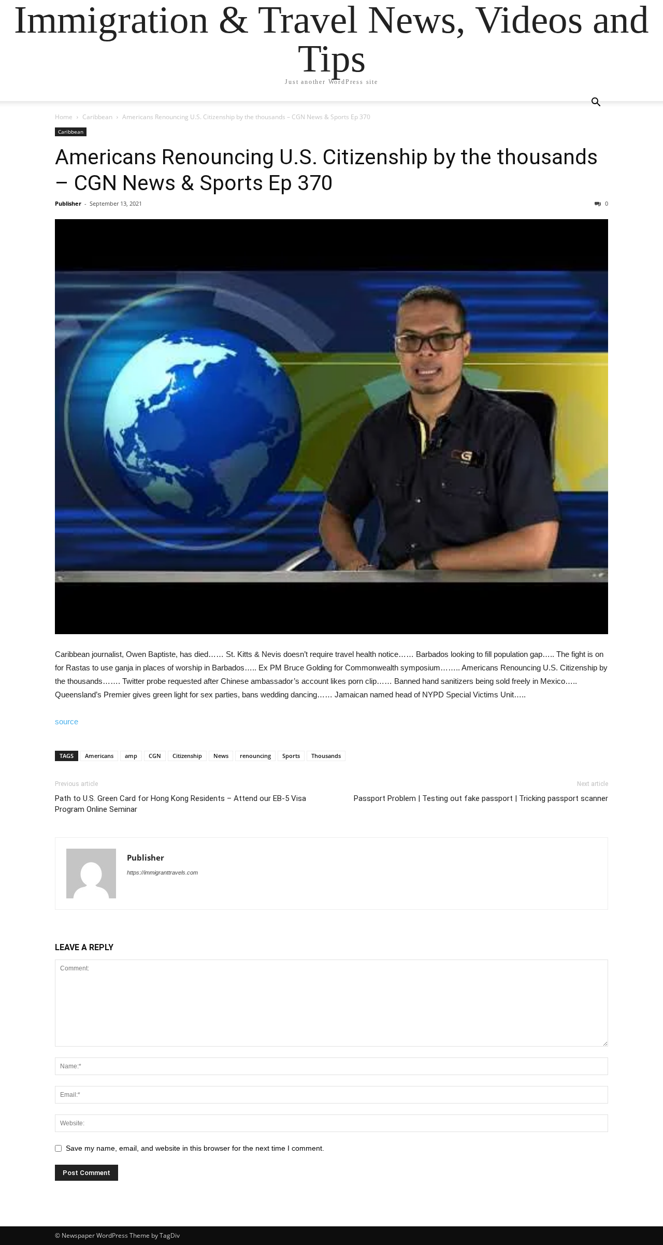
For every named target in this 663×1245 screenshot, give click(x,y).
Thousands (326, 756)
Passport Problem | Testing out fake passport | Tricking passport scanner (481, 798)
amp (131, 756)
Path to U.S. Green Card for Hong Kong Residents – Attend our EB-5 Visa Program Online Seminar (180, 804)
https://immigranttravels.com (162, 872)
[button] (595, 103)
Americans (99, 756)
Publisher (68, 203)
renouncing (255, 756)
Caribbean (97, 116)
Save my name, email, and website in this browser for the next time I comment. (195, 1148)
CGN (155, 756)
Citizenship (187, 756)
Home (64, 116)
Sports (291, 756)
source (66, 721)
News (220, 756)
